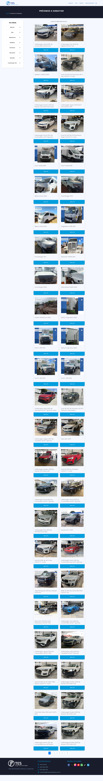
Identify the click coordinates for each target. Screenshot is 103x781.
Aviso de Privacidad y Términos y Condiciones (21, 769)
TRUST (76, 3)
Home (7, 13)
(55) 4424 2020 (44, 767)
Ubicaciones (43, 764)
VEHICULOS (70, 3)
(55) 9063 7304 (44, 769)
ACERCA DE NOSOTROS (89, 3)
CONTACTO (81, 3)
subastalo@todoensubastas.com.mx (50, 772)
